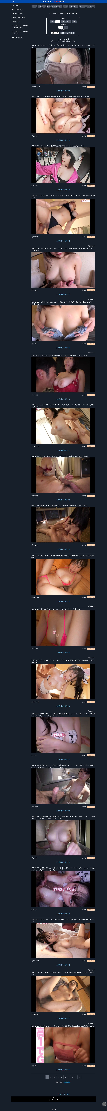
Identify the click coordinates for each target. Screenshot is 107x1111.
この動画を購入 (91, 87)
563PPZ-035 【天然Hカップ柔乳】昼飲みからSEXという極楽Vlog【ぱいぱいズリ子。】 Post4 (59, 355)
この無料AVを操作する (63, 91)
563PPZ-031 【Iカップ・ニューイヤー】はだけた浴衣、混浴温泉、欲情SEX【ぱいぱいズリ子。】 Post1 (62, 1026)
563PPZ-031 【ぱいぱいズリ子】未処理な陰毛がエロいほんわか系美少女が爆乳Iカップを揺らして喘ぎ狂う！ (62, 974)
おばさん (89, 6)
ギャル (65, 6)
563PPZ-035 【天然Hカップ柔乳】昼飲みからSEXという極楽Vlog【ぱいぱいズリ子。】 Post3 (59, 456)
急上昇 (63, 33)
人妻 (39, 6)
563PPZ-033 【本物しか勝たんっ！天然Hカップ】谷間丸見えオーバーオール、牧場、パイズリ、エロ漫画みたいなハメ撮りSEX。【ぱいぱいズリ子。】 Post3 (63, 766)
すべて (34, 6)
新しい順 (55, 33)
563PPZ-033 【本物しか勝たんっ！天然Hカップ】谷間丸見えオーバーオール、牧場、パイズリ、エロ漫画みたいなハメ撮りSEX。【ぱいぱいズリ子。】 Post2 (63, 818)
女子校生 (54, 6)
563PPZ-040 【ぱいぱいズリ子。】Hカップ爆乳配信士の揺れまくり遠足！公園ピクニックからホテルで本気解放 (63, 46)
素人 (48, 6)
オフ (66, 27)
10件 (52, 22)
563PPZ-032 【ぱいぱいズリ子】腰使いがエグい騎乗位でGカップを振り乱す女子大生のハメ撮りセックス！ (62, 920)
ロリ (70, 6)
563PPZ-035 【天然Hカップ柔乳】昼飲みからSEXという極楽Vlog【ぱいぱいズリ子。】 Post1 (59, 505)
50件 (68, 22)
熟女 (44, 6)
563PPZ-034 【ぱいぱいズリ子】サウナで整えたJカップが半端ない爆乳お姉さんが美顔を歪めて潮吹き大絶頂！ (62, 557)
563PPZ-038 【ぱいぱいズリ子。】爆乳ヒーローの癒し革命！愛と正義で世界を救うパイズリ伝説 (60, 97)
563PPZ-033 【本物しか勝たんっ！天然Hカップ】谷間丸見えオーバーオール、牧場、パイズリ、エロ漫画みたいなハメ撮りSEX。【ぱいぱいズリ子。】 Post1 (63, 869)
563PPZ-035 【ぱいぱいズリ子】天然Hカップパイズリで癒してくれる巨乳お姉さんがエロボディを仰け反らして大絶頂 (63, 406)
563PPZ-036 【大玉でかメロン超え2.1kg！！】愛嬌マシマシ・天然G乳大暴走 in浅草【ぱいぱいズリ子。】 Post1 (61, 303)
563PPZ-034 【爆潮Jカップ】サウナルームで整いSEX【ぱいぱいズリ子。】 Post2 (55, 609)
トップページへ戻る (63, 1094)
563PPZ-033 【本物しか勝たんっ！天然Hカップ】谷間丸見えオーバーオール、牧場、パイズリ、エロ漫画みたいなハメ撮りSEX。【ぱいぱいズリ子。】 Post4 (63, 715)
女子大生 (82, 6)
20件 (57, 22)
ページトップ (53, 1100)
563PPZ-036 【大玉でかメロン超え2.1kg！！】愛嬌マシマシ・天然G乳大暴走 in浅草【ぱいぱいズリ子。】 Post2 (61, 250)
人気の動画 (70, 33)
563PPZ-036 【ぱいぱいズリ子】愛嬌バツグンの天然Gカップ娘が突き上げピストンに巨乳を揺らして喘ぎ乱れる (63, 196)
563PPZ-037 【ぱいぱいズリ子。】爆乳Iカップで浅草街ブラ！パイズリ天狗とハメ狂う (57, 146)
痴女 (60, 6)
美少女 (76, 6)
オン (60, 27)
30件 (63, 22)
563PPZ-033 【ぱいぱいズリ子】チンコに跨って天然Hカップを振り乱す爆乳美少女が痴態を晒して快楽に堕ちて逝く (63, 661)
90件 (74, 22)
